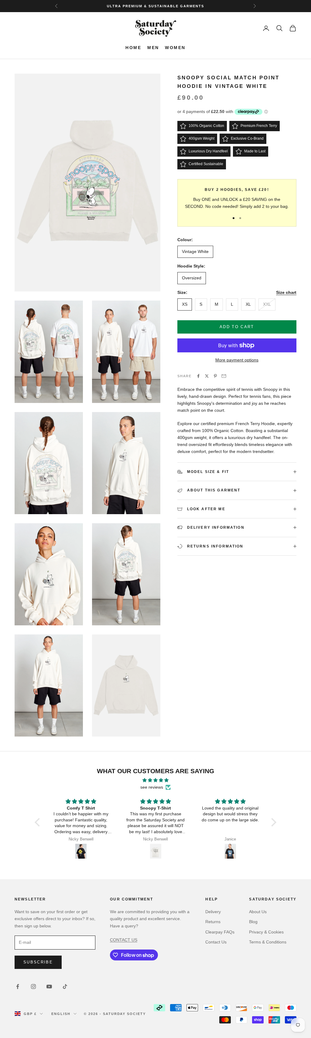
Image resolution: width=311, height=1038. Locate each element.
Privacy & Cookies (266, 932)
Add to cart (237, 326)
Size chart (286, 292)
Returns (212, 921)
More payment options (236, 360)
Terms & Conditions (267, 942)
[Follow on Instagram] (33, 986)
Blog (253, 921)
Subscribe (38, 962)
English (60, 1014)
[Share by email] (223, 376)
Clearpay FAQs (219, 932)
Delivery (213, 911)
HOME (133, 47)
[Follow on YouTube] (49, 986)
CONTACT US (123, 939)
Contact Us (216, 942)
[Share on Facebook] (198, 376)
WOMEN (175, 47)
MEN (153, 47)
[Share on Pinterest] (215, 376)
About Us (258, 911)
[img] (155, 780)
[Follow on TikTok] (65, 986)
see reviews (151, 787)
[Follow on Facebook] (18, 986)
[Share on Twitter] (206, 376)
